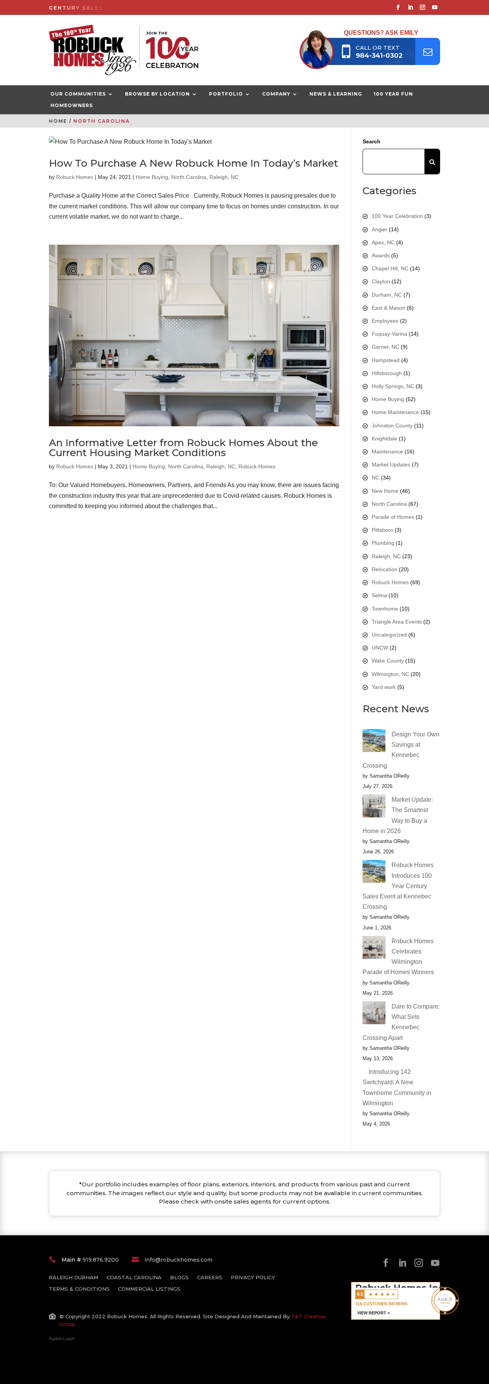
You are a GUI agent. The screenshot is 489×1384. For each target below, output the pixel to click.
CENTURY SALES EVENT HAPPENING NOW (118, 8)
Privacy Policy (253, 1277)
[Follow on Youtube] (434, 7)
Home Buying (152, 177)
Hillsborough (387, 373)
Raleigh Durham (73, 1277)
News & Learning (335, 94)
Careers (209, 1277)
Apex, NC (383, 242)
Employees (385, 321)
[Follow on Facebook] (398, 7)
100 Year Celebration (397, 216)
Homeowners (71, 105)
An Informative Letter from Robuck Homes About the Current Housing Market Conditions (183, 448)
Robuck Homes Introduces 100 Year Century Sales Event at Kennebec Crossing (398, 886)
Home (58, 121)
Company (276, 94)
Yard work (384, 687)
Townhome (385, 609)
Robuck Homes (74, 177)
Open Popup (428, 51)
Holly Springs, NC (393, 386)
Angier (379, 229)
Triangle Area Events (397, 622)
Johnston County (392, 425)
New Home (385, 491)
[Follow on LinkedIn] (410, 7)
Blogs (179, 1277)
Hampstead (386, 360)
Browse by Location (157, 94)
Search (372, 141)
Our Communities (78, 94)
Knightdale (384, 438)
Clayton (381, 281)
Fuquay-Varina (389, 334)
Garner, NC (385, 347)
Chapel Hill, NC (390, 268)
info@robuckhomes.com (178, 1259)
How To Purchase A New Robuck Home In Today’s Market (193, 163)
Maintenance (387, 451)
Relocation (384, 569)
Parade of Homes (393, 517)
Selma (379, 595)
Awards (381, 255)
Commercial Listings (149, 1289)
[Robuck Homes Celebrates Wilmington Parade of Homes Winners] (374, 949)
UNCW (380, 648)
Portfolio (226, 94)
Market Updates (391, 464)
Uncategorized (389, 635)
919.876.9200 (101, 1259)
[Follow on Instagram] (422, 7)
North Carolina (188, 177)
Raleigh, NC (223, 177)
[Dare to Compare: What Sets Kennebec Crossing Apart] (374, 1014)
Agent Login (62, 1338)
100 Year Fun (393, 94)
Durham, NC (387, 295)
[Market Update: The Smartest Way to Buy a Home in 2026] (374, 807)
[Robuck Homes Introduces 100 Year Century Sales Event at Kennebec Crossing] (374, 873)
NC (375, 477)
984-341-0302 (379, 55)
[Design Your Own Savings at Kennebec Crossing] (374, 742)
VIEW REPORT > (373, 1313)
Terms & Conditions (79, 1289)
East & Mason (388, 308)
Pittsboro (382, 530)
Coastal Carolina (134, 1277)
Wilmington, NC (390, 674)
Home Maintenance (395, 412)
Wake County (388, 661)
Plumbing (383, 543)
